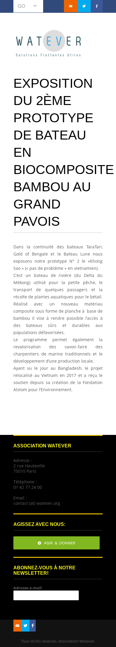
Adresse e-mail (27, 587)
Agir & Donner (59, 543)
